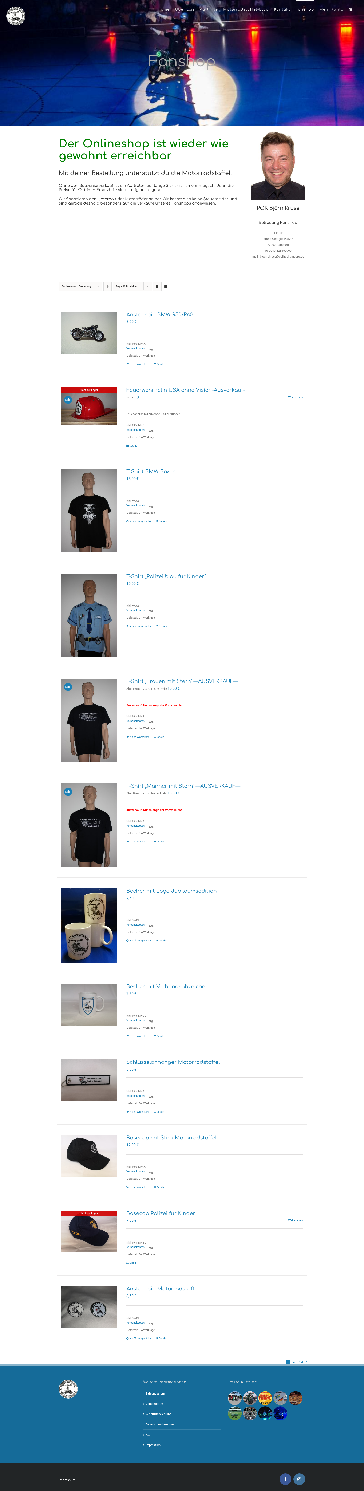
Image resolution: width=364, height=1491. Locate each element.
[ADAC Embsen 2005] (250, 1398)
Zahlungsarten (155, 1393)
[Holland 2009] (235, 1398)
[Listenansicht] (166, 286)
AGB (149, 1434)
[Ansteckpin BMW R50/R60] (89, 333)
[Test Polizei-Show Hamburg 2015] (280, 1413)
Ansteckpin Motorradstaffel (162, 1289)
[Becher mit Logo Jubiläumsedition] (89, 925)
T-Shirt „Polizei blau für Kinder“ (166, 576)
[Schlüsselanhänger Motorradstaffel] (89, 1080)
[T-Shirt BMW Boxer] (89, 510)
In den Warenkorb (139, 364)
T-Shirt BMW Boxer (150, 472)
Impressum (153, 1445)
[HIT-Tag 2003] (250, 1413)
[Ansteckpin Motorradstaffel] (89, 1307)
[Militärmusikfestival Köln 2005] (265, 1398)
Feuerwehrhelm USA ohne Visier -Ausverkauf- (185, 390)
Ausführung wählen (140, 521)
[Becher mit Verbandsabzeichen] (89, 1005)
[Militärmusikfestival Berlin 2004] (295, 1398)
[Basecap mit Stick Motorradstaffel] (89, 1156)
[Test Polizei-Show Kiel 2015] (265, 1413)
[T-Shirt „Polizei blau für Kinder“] (89, 615)
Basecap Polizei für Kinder (160, 1213)
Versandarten (155, 1403)
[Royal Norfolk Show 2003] (235, 1413)
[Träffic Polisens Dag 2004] (280, 1398)
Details (160, 364)
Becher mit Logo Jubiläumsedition (171, 891)
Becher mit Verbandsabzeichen (167, 987)
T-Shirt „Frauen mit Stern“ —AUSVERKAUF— (182, 681)
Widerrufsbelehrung (158, 1414)
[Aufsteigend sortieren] (107, 286)
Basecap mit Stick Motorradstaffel (171, 1138)
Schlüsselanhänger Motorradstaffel (173, 1062)
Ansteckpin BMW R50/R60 (159, 315)
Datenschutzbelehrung (160, 1424)
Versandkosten (135, 348)
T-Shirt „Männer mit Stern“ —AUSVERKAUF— (183, 786)
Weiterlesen (295, 397)
